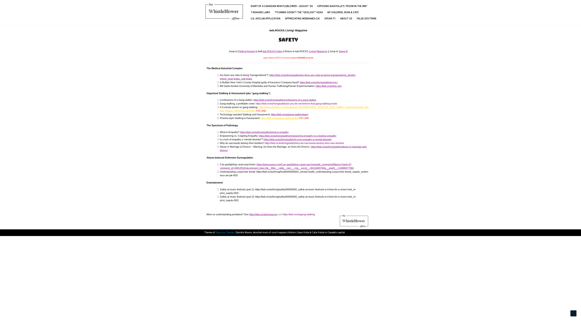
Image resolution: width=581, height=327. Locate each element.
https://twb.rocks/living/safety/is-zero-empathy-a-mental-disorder (298, 139)
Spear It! (330, 18)
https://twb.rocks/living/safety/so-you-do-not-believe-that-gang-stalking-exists (296, 103)
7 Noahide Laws (260, 12)
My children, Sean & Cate (343, 12)
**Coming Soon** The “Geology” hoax (299, 12)
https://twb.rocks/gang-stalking (299, 214)
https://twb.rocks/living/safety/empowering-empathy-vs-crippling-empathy (297, 136)
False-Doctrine (366, 18)
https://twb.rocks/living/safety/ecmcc (319, 82)
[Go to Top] (573, 313)
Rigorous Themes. (225, 232)
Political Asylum (246, 51)
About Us (346, 18)
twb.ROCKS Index (272, 51)
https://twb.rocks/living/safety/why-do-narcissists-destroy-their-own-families (304, 143)
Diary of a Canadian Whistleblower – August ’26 (282, 6)
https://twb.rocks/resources (263, 214)
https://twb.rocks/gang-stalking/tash (289, 114)
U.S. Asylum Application (265, 18)
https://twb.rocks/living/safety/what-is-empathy (264, 132)
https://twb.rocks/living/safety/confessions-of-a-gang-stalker (284, 100)
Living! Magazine (318, 51)
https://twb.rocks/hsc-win (329, 86)
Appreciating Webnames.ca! (302, 18)
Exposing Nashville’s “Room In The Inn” (342, 6)
